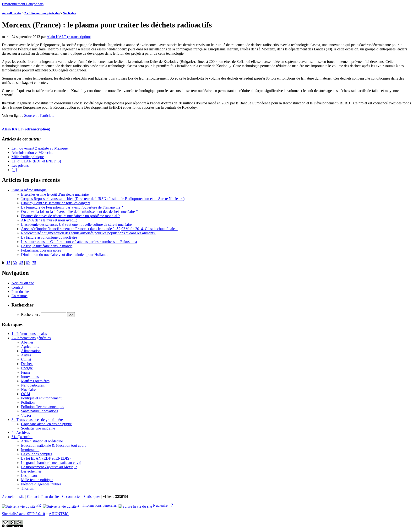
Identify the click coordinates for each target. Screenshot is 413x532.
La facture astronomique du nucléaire (49, 237)
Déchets (27, 364)
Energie (27, 368)
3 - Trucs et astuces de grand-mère (37, 420)
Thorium (27, 488)
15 (8, 263)
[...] (14, 170)
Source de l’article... (39, 115)
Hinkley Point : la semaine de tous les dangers (55, 203)
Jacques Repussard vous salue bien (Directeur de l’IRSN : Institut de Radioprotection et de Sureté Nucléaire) (103, 199)
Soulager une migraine (38, 428)
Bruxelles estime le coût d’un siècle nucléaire (55, 194)
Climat (26, 359)
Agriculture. (30, 346)
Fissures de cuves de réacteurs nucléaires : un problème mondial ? (70, 216)
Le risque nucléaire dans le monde (46, 246)
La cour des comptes (36, 454)
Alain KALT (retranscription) (69, 37)
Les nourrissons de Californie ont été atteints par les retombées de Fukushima (79, 242)
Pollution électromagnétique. (42, 407)
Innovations (30, 377)
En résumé (19, 296)
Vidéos (26, 415)
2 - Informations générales (42, 13)
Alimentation (31, 351)
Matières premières (35, 381)
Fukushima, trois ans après (41, 250)
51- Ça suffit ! (22, 437)
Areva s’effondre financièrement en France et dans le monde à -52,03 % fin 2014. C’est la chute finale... (99, 229)
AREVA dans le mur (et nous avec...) (49, 220)
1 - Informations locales (29, 334)
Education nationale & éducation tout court (53, 445)
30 (15, 263)
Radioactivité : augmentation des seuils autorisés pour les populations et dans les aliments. (88, 233)
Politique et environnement (41, 398)
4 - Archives (20, 432)
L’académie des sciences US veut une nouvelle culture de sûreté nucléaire (76, 224)
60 (28, 263)
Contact (17, 287)
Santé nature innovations (39, 411)
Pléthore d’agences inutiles (41, 484)
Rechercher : (30, 314)
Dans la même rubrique (29, 190)
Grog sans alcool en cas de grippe (46, 424)
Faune (25, 372)
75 (34, 263)
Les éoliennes (31, 471)
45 (21, 263)
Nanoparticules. (33, 385)
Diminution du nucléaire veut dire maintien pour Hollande (64, 255)
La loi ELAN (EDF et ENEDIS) (36, 161)
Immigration (30, 450)
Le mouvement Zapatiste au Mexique (39, 148)
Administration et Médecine (32, 152)
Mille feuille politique (27, 157)
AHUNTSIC (59, 514)
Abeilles (27, 342)
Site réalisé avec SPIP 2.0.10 (23, 514)
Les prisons (20, 165)
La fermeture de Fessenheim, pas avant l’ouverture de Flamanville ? (72, 207)
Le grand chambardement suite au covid (51, 463)
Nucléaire (69, 13)
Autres (26, 355)
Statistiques (91, 496)
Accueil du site (11, 13)
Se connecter (71, 496)
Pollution (28, 402)
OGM (25, 394)
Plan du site (20, 292)
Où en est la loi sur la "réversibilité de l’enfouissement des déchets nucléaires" (79, 212)
